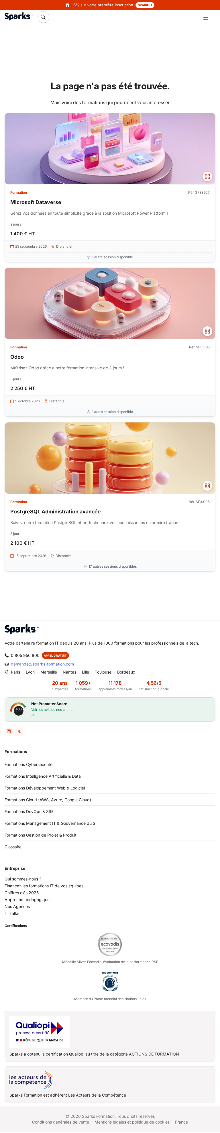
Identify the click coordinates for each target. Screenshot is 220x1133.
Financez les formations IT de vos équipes (44, 885)
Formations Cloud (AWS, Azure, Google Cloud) (48, 799)
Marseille (48, 672)
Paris (15, 672)
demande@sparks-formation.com (42, 663)
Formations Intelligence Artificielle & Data (43, 776)
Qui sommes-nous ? (23, 878)
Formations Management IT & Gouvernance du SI (51, 823)
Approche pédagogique (27, 899)
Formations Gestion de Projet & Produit (40, 835)
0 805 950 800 (25, 655)
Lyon (30, 672)
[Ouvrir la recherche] (43, 17)
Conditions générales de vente (60, 1122)
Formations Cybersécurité (28, 764)
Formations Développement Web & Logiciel (45, 787)
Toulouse (103, 672)
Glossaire (13, 846)
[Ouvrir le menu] (205, 17)
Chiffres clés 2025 (22, 892)
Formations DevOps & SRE (29, 811)
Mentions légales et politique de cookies (132, 1122)
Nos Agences (17, 906)
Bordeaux (126, 672)
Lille (85, 672)
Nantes (69, 672)
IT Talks (12, 913)
